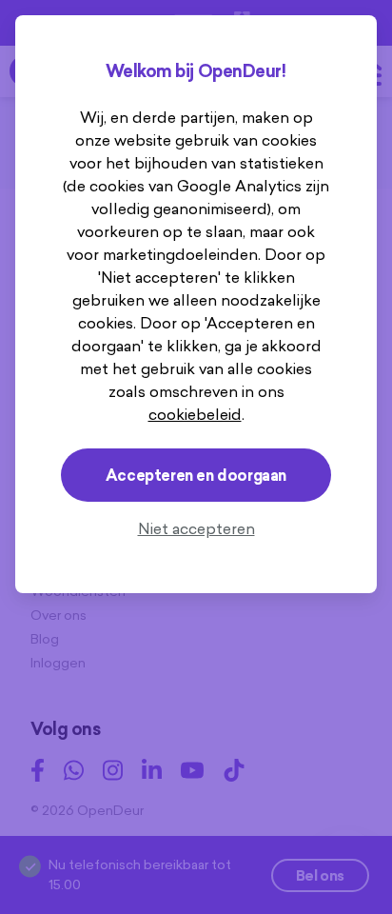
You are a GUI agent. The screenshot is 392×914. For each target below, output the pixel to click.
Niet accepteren (196, 528)
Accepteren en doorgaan (196, 475)
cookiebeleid (195, 414)
